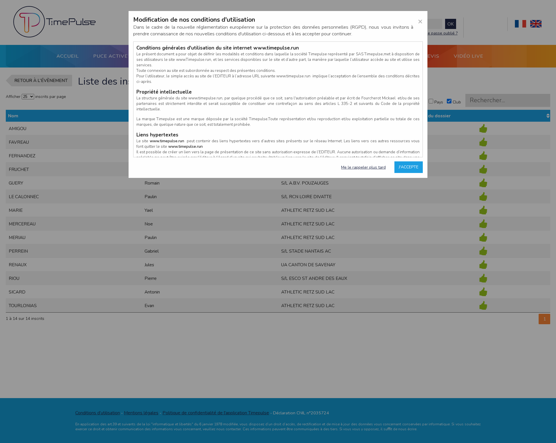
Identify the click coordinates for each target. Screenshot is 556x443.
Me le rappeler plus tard (363, 167)
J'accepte (408, 167)
